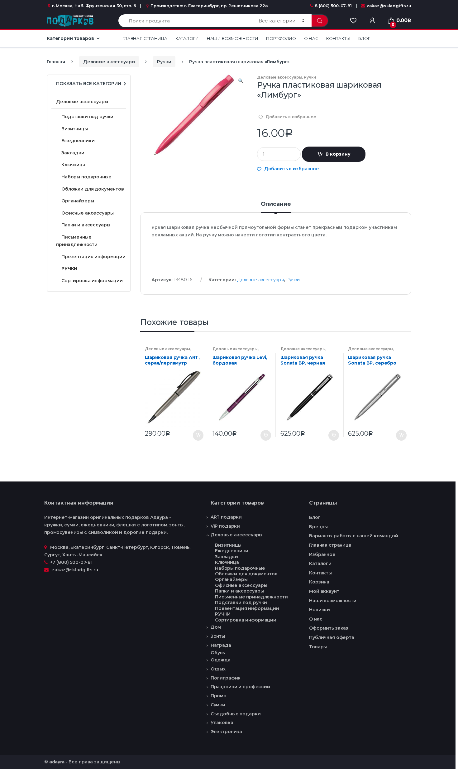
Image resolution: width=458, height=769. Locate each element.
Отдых (218, 669)
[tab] (276, 206)
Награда (221, 645)
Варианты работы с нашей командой (353, 536)
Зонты (218, 636)
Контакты (338, 38)
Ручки (164, 62)
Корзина (319, 582)
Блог (364, 38)
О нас (311, 38)
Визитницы (74, 129)
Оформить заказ (328, 628)
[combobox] (184, 20)
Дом (216, 627)
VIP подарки (225, 526)
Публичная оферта (331, 637)
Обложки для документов (92, 189)
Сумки (218, 705)
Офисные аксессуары (87, 213)
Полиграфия (226, 678)
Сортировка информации (92, 280)
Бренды (318, 527)
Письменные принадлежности (77, 240)
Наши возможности (232, 38)
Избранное (322, 554)
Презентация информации (93, 256)
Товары (318, 647)
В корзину (338, 154)
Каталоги (187, 38)
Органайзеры (77, 201)
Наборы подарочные (86, 177)
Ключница (73, 164)
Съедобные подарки (236, 714)
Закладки (72, 153)
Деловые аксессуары (109, 62)
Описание (276, 204)
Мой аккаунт (324, 591)
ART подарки (226, 517)
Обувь (218, 653)
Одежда (221, 660)
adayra (56, 762)
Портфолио (281, 38)
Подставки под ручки (88, 116)
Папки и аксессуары (85, 225)
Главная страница (144, 38)
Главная (56, 62)
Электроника (226, 731)
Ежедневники (77, 140)
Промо (219, 696)
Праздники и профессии (240, 686)
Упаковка (222, 722)
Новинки (319, 609)
